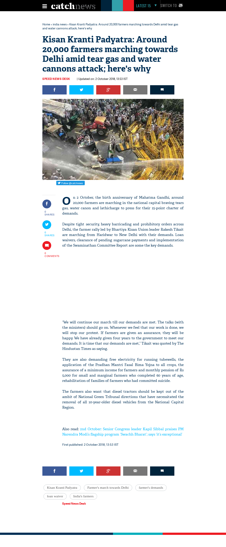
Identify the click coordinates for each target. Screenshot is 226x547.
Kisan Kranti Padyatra (62, 487)
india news (60, 24)
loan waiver (55, 496)
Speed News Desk (56, 79)
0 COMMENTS (50, 254)
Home (46, 24)
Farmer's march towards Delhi (108, 487)
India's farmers (83, 496)
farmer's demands (151, 487)
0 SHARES (50, 213)
